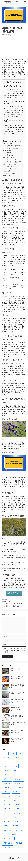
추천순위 (13, 834)
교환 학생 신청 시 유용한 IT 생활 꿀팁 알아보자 (17, 731)
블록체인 (15, 792)
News (5, 599)
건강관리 (6, 766)
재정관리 (15, 826)
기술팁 (15, 766)
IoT (5, 753)
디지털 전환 (19, 787)
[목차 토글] (20, 141)
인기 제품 (16, 821)
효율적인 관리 (8, 843)
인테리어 (6, 826)
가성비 (14, 762)
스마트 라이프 (20, 804)
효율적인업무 (20, 843)
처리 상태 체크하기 (11, 159)
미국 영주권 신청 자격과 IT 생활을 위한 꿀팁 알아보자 (16, 677)
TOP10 (6, 762)
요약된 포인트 (7, 175)
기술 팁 (6, 770)
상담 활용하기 (10, 155)
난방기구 (6, 775)
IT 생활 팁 (6, 757)
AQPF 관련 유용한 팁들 (10, 164)
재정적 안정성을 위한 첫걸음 (13, 145)
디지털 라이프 (8, 787)
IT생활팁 (16, 757)
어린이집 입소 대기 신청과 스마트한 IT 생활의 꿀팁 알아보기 (17, 686)
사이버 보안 (18, 796)
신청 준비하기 (7, 150)
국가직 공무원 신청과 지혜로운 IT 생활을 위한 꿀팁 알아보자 (17, 709)
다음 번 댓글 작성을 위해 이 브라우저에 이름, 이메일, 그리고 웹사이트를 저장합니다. (14, 650)
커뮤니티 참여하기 (11, 166)
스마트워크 (7, 809)
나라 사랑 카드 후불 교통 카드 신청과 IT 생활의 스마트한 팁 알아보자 (17, 701)
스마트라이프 (7, 804)
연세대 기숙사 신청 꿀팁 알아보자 (13, 606)
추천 (5, 834)
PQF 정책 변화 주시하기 (12, 170)
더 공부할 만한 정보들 (9, 173)
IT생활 (12, 753)
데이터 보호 (16, 779)
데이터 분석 (7, 783)
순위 (14, 800)
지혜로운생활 (7, 830)
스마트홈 (16, 809)
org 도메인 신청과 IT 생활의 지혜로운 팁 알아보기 (17, 692)
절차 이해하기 (10, 154)
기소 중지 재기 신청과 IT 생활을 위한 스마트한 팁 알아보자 (17, 716)
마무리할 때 (7, 171)
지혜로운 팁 (19, 830)
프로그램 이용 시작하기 (12, 163)
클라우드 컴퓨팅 (8, 839)
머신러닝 (6, 792)
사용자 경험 (7, 796)
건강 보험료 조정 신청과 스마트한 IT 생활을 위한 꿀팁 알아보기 (16, 739)
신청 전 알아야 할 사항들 (12, 148)
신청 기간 (6, 813)
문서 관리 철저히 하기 (12, 168)
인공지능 (6, 817)
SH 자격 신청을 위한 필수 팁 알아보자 (17, 723)
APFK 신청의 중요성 (9, 143)
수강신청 (6, 800)
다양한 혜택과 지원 (11, 147)
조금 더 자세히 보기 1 (13, 593)
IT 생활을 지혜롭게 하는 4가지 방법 (17, 669)
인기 (14, 817)
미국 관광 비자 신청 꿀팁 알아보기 (14, 603)
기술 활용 (15, 770)
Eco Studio (17, 858)
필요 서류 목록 (10, 152)
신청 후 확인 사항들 (9, 157)
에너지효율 (16, 813)
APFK (5, 601)
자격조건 (10, 601)
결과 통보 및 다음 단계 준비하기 (14, 161)
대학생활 (6, 779)
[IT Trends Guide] (6, 1)
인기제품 (6, 821)
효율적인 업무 (8, 847)
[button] (17, 1)
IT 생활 (20, 753)
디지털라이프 (18, 783)
